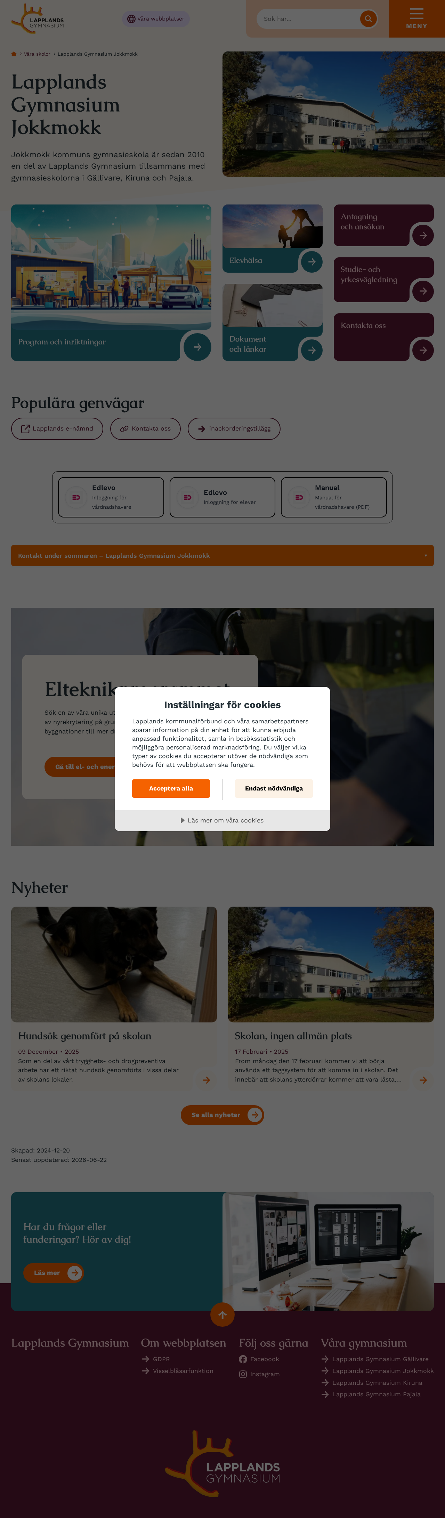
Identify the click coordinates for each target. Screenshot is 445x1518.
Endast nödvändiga (274, 788)
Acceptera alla (171, 788)
